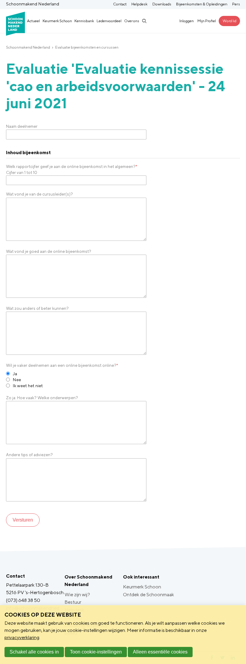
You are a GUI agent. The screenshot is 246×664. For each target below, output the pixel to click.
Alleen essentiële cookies (160, 651)
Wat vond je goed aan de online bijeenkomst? (48, 251)
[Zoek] (144, 21)
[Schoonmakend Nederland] (15, 21)
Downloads (161, 4)
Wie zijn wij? (77, 594)
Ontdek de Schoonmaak (148, 594)
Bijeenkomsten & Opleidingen (201, 4)
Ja (15, 373)
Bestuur (72, 602)
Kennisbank (84, 21)
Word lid (229, 21)
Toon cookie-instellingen (96, 651)
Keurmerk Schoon (57, 21)
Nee (17, 379)
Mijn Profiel (206, 21)
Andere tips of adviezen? (29, 454)
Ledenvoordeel (109, 21)
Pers (236, 4)
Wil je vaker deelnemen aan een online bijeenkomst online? (62, 365)
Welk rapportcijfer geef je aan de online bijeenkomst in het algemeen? (71, 166)
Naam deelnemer (22, 126)
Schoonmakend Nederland (28, 47)
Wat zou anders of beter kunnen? (37, 308)
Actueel (33, 21)
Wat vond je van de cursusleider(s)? (39, 194)
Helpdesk (139, 4)
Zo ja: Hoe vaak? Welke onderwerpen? (42, 397)
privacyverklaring (21, 637)
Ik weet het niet (28, 385)
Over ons (131, 21)
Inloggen (186, 21)
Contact (120, 4)
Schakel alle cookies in (34, 651)
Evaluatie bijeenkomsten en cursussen (86, 47)
